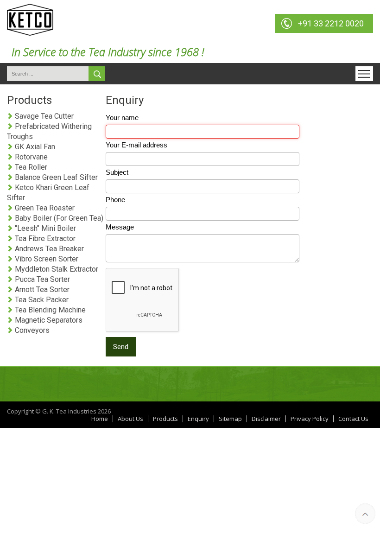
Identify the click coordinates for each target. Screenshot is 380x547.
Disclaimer (266, 418)
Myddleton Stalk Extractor (55, 269)
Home (99, 418)
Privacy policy (310, 418)
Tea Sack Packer (41, 299)
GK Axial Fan (34, 146)
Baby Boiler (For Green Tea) (58, 218)
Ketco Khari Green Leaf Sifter (48, 192)
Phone (115, 200)
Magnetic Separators (47, 320)
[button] (364, 73)
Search (97, 73)
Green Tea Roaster (44, 208)
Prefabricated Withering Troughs (49, 131)
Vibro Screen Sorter (45, 258)
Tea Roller (30, 167)
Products (165, 418)
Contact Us (353, 418)
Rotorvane (30, 157)
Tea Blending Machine (49, 309)
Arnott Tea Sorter (41, 289)
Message (120, 227)
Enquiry (198, 418)
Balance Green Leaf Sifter (55, 177)
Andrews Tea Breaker (48, 248)
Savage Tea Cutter (43, 116)
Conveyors (31, 330)
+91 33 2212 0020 (331, 23)
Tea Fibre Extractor (44, 238)
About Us (130, 418)
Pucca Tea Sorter (41, 279)
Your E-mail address (136, 145)
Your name (122, 117)
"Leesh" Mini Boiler (44, 228)
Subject (117, 172)
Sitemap (230, 418)
